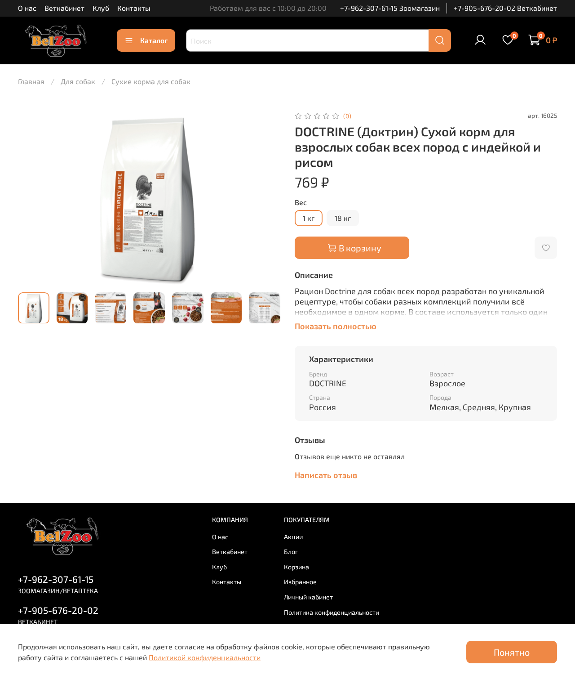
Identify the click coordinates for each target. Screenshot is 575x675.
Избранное (300, 582)
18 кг (343, 218)
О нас (27, 8)
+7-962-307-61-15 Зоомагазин (390, 8)
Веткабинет (64, 8)
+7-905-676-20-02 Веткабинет (505, 8)
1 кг (308, 218)
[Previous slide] (32, 197)
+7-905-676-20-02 (58, 610)
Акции (293, 537)
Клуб (101, 8)
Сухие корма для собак (150, 81)
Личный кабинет (308, 597)
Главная (31, 81)
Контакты (133, 8)
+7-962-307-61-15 (55, 579)
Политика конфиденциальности (331, 612)
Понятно (512, 652)
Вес (301, 202)
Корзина (296, 567)
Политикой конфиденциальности (205, 657)
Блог (291, 551)
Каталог (154, 40)
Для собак (78, 81)
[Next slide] (266, 197)
